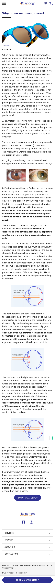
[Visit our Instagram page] (31, 522)
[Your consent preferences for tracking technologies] (52, 438)
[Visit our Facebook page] (23, 522)
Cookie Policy (21, 573)
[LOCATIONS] (46, 3)
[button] (51, 3)
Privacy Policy (8, 573)
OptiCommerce (9, 568)
